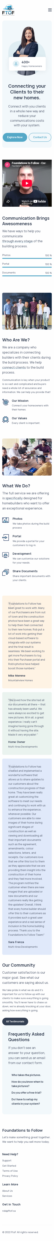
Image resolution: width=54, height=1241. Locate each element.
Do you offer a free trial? (26, 1092)
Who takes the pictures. (26, 1075)
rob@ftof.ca (9, 1210)
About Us (7, 1190)
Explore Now (15, 137)
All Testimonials (15, 1021)
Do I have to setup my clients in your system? (26, 1101)
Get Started (9, 1165)
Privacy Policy (10, 1176)
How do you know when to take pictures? (27, 1084)
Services (7, 1196)
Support (6, 1160)
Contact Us (40, 137)
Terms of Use (10, 1170)
